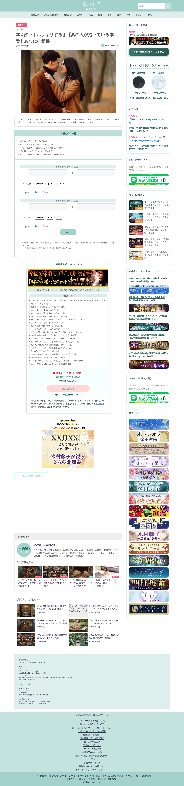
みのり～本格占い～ (113, 45)
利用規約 (53, 775)
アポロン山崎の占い (92, 744)
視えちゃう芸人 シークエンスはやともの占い (92, 727)
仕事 (109, 14)
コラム (150, 14)
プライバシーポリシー (71, 775)
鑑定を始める (68, 388)
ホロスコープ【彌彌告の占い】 (92, 720)
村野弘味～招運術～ (92, 734)
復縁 (119, 14)
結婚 (100, 14)
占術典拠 (89, 775)
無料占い (35, 14)
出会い (139, 14)
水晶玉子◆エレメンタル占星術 (92, 730)
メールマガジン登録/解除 (138, 775)
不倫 (128, 14)
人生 (91, 14)
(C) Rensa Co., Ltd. (92, 782)
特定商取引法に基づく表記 (109, 775)
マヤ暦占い (92, 759)
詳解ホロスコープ (92, 762)
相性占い (68, 14)
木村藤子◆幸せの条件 (92, 752)
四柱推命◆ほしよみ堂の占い (92, 766)
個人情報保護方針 (41, 248)
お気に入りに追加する (31, 475)
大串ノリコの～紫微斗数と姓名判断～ (92, 755)
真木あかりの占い (92, 741)
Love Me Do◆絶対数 (91, 748)
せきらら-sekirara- (107, 778)
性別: (27, 192)
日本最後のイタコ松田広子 (92, 737)
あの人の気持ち (51, 14)
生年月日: (27, 183)
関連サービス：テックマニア (82, 778)
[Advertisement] (68, 505)
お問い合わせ (39, 775)
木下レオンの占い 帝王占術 (92, 723)
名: (73, 172)
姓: (25, 172)
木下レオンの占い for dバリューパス (91, 769)
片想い (80, 14)
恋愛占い (21, 25)
